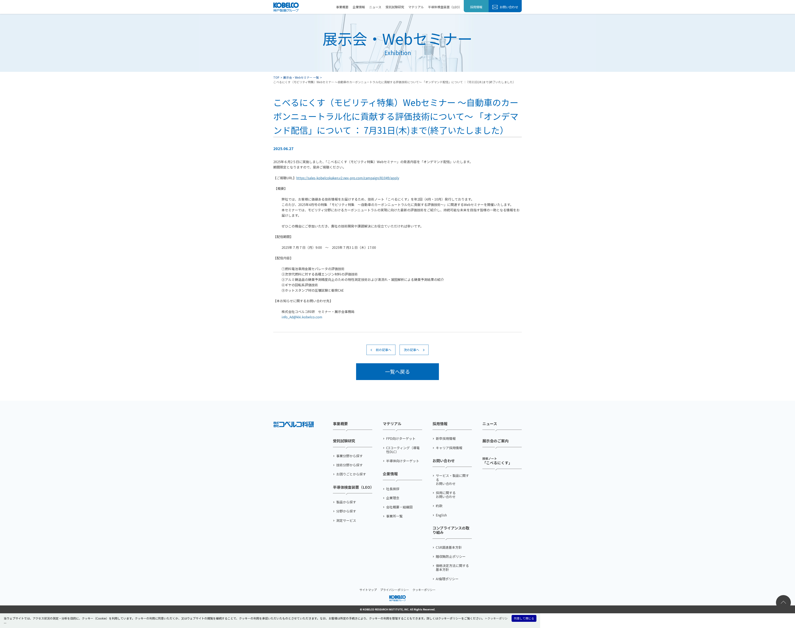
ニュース (375, 7)
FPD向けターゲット (401, 438)
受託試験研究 (394, 7)
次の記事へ (411, 350)
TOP (276, 77)
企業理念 (392, 498)
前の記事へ (383, 350)
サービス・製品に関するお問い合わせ (452, 480)
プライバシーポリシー (394, 590)
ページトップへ (783, 602)
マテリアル (416, 7)
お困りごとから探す (351, 474)
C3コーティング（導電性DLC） (403, 450)
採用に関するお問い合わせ (446, 495)
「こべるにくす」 (497, 460)
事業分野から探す (349, 456)
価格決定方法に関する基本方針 (452, 567)
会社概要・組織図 (399, 507)
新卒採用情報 (446, 438)
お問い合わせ (508, 7)
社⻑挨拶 (392, 489)
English (441, 515)
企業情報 (359, 7)
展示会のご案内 (495, 441)
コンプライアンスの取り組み (450, 530)
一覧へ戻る (397, 371)
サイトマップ (368, 590)
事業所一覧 (394, 516)
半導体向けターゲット (402, 461)
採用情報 (476, 7)
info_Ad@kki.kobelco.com (302, 316)
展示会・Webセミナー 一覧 (301, 77)
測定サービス (346, 520)
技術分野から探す (349, 465)
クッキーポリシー (424, 590)
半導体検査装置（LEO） (445, 7)
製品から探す (346, 502)
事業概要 (342, 7)
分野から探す (346, 511)
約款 (439, 506)
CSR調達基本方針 (449, 547)
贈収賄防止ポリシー (451, 556)
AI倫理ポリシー (447, 579)
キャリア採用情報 (449, 448)
